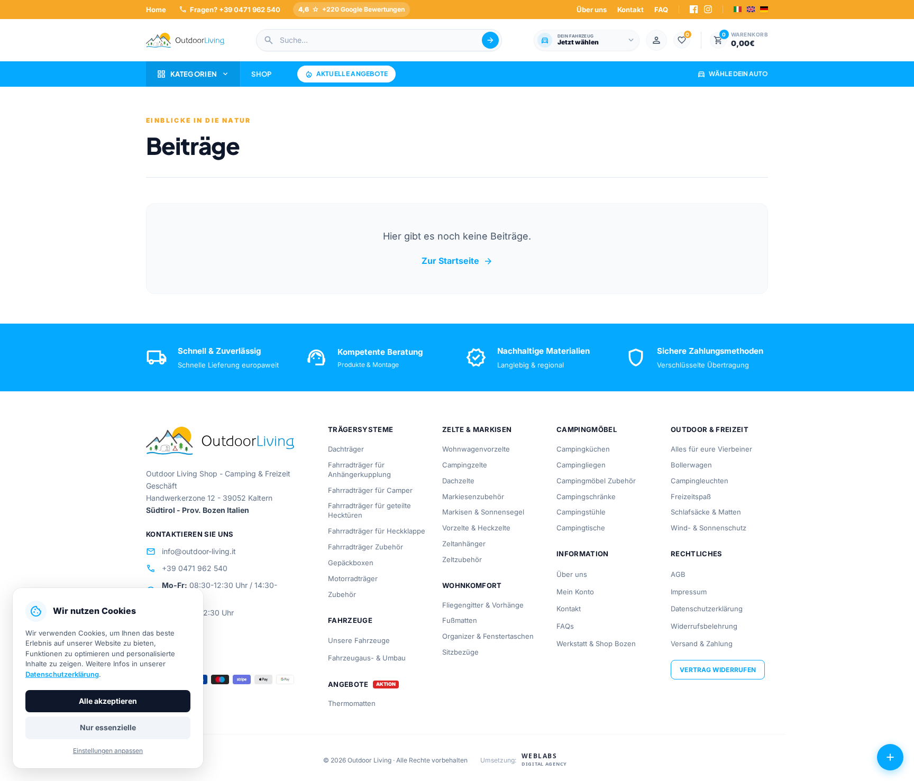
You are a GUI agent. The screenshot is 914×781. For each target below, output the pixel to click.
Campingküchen (583, 449)
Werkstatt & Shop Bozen (596, 643)
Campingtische (580, 527)
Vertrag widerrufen (718, 670)
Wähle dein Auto (732, 74)
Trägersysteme (360, 429)
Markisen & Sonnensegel (483, 512)
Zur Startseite (457, 261)
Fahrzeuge (350, 620)
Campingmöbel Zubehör (596, 480)
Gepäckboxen (350, 562)
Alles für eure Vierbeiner (711, 449)
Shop (261, 74)
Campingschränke (586, 496)
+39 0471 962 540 (186, 568)
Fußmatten (459, 620)
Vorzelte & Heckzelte (476, 527)
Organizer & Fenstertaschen (488, 636)
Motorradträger (353, 578)
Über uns (592, 9)
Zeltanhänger (464, 543)
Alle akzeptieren (108, 700)
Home (156, 9)
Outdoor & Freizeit (709, 429)
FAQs (565, 626)
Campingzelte (464, 465)
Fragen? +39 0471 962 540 (229, 9)
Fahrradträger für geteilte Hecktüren (369, 510)
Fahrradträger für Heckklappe (376, 531)
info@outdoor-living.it (191, 551)
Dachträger (346, 449)
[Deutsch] (764, 9)
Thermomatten (352, 703)
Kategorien (193, 74)
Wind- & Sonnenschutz (708, 527)
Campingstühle (581, 512)
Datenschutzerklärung (707, 608)
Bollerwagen (691, 465)
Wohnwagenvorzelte (476, 449)
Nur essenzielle (108, 727)
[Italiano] (738, 9)
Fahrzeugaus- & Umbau (367, 658)
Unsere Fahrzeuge (359, 640)
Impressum (689, 591)
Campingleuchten (699, 480)
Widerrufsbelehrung (704, 626)
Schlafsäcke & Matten (706, 512)
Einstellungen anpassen (108, 751)
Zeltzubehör (462, 559)
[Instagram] (708, 9)
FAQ (661, 9)
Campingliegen (581, 465)
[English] (751, 9)
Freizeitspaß (691, 496)
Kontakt (630, 9)
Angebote (348, 684)
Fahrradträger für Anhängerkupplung (359, 470)
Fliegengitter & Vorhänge (483, 605)
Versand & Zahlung (702, 643)
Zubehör (342, 594)
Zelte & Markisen (476, 429)
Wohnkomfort (472, 585)
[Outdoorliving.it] (185, 40)
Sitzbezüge (460, 652)
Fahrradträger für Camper (370, 490)
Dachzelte (458, 480)
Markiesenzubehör (473, 496)
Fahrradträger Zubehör (365, 547)
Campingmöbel (586, 429)
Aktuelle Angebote (346, 74)
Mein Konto (575, 591)
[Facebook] (694, 9)
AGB (678, 574)
